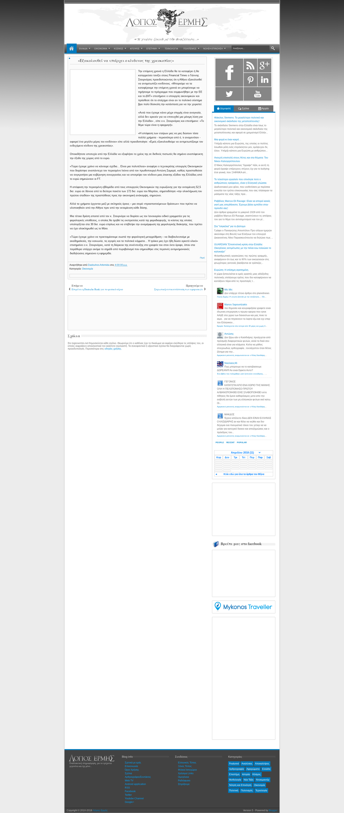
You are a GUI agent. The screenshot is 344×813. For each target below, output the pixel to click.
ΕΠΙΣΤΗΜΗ (151, 48)
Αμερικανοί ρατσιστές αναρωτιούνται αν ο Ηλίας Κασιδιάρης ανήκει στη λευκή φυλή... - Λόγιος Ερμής (258, 355)
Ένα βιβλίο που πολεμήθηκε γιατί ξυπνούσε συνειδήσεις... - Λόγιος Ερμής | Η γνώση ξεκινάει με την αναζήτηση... (263, 374)
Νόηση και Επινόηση (240, 785)
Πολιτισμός (247, 790)
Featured (234, 763)
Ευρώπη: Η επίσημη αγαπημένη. (231, 270)
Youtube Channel (134, 798)
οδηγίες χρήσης (113, 348)
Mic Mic (228, 289)
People (220, 442)
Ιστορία (246, 774)
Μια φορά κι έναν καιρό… (227, 139)
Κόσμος (256, 774)
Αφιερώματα (253, 769)
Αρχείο (265, 108)
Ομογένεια (183, 777)
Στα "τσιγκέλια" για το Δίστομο (229, 226)
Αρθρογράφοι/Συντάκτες (138, 777)
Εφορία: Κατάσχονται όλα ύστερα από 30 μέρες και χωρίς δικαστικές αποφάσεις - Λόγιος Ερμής (256, 326)
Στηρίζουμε (184, 784)
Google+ (129, 802)
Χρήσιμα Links (186, 773)
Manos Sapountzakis (235, 304)
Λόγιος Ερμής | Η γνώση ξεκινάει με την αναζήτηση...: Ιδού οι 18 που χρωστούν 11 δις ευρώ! (255, 297)
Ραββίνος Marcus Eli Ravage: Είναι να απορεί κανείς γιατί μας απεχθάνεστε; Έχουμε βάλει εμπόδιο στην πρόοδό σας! (242, 205)
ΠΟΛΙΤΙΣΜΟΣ (189, 48)
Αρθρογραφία (236, 769)
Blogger (273, 810)
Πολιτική (233, 790)
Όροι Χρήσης (132, 769)
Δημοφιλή (225, 108)
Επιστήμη (234, 774)
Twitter (128, 794)
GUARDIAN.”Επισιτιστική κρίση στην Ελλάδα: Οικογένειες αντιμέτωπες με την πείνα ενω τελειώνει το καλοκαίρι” (242, 248)
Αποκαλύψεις (262, 763)
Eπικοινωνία (131, 766)
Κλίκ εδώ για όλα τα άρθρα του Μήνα (244, 474)
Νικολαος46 (230, 363)
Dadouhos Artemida (99, 265)
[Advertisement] (136, 312)
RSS (127, 787)
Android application (135, 784)
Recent (230, 442)
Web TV (129, 780)
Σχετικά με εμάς (133, 762)
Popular (242, 442)
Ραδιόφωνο (184, 780)
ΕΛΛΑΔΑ (83, 48)
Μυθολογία (235, 779)
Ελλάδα (266, 769)
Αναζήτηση (273, 48)
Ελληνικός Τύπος (187, 762)
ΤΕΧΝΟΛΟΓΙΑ (171, 48)
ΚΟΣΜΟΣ (118, 48)
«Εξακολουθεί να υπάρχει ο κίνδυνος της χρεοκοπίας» (126, 60)
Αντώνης (229, 333)
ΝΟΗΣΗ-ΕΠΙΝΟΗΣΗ (213, 48)
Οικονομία (87, 268)
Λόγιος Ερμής (100, 810)
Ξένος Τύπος (185, 766)
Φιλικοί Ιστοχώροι (187, 769)
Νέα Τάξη (248, 779)
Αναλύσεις (246, 763)
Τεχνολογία (261, 790)
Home (72, 49)
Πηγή (202, 258)
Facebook (130, 791)
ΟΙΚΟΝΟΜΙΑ (100, 48)
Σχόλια (245, 108)
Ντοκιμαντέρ (262, 779)
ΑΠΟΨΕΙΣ (135, 48)
